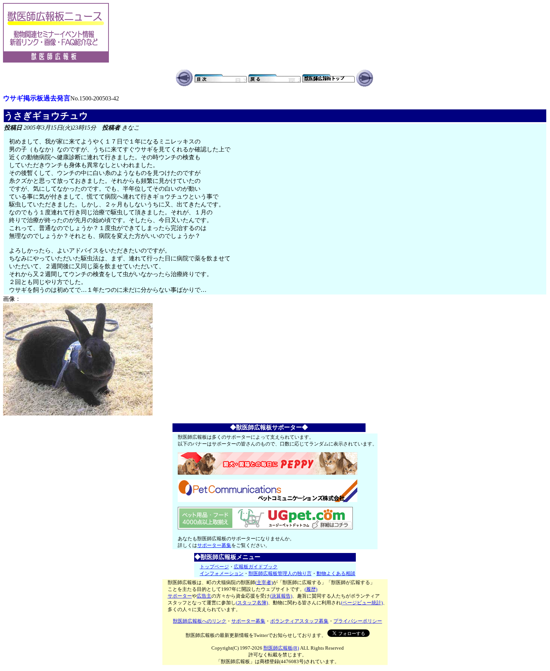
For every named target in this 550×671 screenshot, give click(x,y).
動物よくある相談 (336, 573)
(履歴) (311, 589)
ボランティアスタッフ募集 (299, 621)
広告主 (204, 596)
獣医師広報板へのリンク (199, 621)
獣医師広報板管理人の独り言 (280, 573)
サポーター (180, 596)
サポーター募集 (214, 545)
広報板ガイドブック (256, 566)
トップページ (214, 566)
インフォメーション (222, 573)
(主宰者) (264, 582)
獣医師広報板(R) (281, 648)
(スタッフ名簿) (252, 602)
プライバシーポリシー (357, 621)
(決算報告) (281, 596)
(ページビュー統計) (362, 602)
